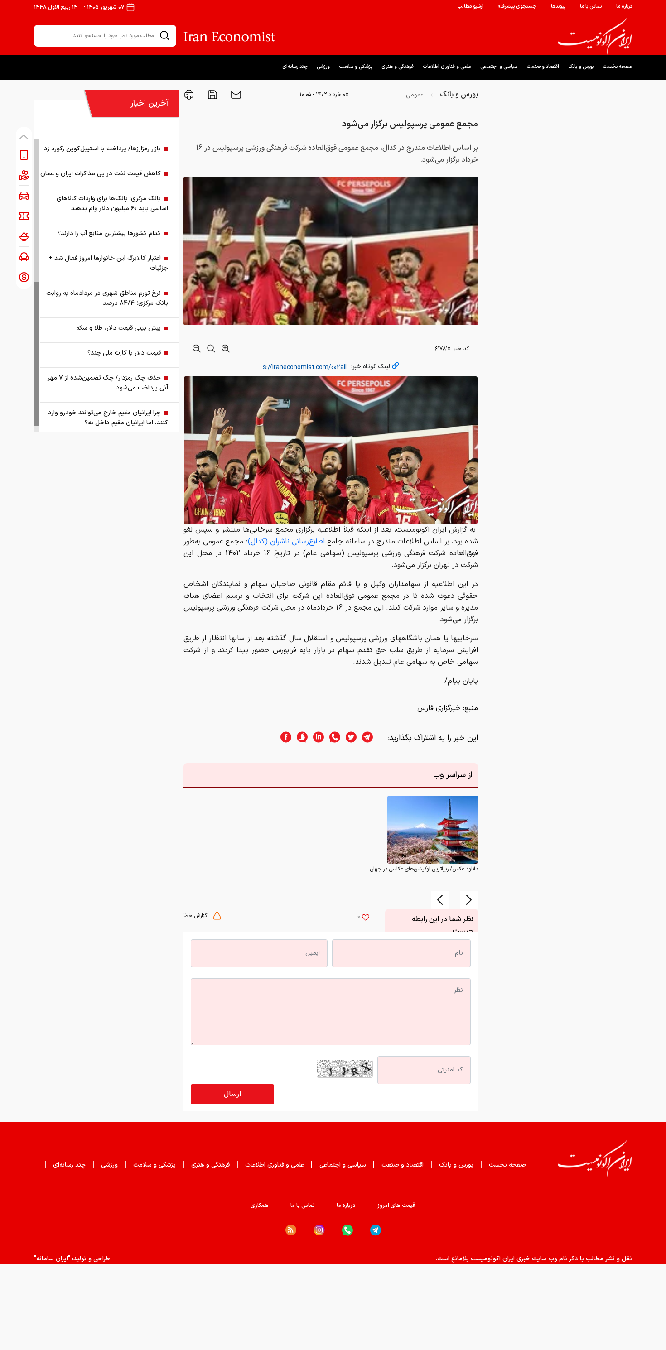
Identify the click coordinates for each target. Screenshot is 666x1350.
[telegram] (372, 738)
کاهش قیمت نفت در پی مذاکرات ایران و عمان (100, 173)
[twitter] (348, 738)
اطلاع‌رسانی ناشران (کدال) (286, 541)
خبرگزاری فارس (439, 708)
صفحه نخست (617, 67)
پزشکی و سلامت (355, 67)
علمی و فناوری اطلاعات (447, 67)
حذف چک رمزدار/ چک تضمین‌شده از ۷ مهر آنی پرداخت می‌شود (108, 383)
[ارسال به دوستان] (235, 94)
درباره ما (624, 6)
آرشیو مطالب (470, 6)
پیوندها (558, 6)
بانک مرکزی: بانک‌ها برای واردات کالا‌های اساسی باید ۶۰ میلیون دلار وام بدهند (112, 203)
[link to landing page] (595, 36)
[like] (365, 918)
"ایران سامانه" (52, 1259)
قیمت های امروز (396, 1205)
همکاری (260, 1205)
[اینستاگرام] (319, 1230)
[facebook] (283, 738)
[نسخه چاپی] (188, 94)
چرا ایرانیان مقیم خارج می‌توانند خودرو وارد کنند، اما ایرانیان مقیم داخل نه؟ (108, 418)
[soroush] (299, 738)
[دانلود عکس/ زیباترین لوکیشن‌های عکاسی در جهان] (432, 829)
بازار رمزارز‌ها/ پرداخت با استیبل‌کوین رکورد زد (102, 149)
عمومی (415, 95)
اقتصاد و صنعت (542, 67)
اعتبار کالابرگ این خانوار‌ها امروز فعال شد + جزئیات (108, 263)
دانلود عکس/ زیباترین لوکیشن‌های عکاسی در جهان (424, 869)
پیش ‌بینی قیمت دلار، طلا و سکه (118, 328)
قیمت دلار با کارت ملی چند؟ (124, 353)
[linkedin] (316, 738)
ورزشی (323, 67)
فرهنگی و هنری (397, 67)
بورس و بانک (581, 67)
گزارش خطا (196, 916)
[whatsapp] (332, 738)
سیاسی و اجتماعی (498, 67)
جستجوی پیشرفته (517, 6)
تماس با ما (591, 6)
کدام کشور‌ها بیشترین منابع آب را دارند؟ (109, 233)
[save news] (211, 94)
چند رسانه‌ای (295, 67)
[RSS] (290, 1230)
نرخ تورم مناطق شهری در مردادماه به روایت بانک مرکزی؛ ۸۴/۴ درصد (107, 298)
